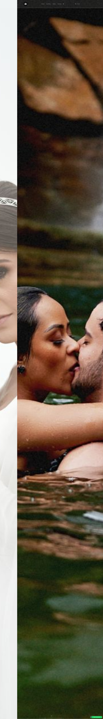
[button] (40, 718)
